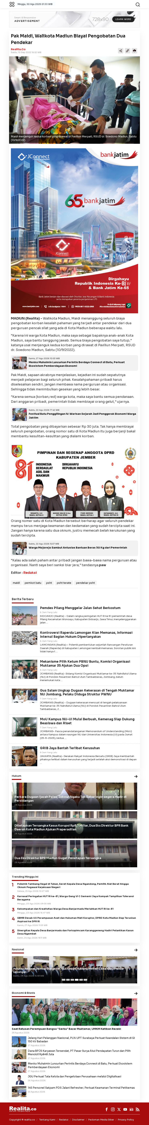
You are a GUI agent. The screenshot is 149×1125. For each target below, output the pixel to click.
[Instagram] (112, 1109)
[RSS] (137, 1109)
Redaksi (30, 573)
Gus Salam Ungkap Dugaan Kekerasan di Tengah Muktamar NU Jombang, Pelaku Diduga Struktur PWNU (87, 692)
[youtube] (125, 1109)
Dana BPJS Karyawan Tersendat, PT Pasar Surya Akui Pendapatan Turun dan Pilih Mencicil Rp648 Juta (79, 1052)
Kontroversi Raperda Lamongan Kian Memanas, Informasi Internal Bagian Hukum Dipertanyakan (86, 635)
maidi (16, 582)
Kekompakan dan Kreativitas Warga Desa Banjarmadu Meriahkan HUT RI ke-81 (65, 908)
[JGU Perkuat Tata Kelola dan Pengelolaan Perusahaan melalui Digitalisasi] (19, 1079)
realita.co (18, 49)
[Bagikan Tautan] (120, 50)
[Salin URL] (127, 50)
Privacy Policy (126, 1119)
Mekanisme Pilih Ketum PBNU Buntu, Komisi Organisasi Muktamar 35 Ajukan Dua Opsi (85, 664)
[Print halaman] (134, 50)
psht (49, 582)
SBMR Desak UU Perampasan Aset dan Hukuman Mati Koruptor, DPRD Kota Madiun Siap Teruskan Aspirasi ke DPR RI (76, 920)
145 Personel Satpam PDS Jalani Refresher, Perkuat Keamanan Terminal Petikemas (81, 1087)
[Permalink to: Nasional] (136, 950)
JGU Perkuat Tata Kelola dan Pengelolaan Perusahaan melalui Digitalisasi (74, 1076)
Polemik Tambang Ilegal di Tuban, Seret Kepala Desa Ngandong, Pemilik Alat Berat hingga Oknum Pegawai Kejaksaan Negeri (73, 886)
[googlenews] (131, 1109)
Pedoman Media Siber (101, 1119)
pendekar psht (85, 582)
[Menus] (12, 4)
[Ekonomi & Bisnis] (136, 994)
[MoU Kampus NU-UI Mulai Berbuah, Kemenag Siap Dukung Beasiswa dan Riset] (24, 726)
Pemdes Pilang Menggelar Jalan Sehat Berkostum (80, 608)
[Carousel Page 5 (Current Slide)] (81, 980)
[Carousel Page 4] (76, 980)
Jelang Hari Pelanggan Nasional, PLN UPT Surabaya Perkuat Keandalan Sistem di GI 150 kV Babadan (81, 1039)
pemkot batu (33, 582)
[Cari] (138, 4)
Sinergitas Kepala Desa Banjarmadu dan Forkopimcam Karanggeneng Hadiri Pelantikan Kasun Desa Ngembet (75, 932)
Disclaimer (78, 1119)
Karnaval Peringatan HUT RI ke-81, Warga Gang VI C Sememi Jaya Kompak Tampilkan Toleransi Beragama (75, 898)
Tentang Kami (47, 1119)
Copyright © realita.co (22, 1119)
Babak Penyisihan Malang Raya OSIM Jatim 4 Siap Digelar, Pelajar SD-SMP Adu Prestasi (71, 972)
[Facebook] (106, 1109)
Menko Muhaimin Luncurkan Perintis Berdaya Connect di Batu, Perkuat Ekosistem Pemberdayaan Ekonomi (80, 1065)
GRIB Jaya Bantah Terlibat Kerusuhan (70, 748)
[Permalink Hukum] (136, 777)
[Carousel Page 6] (85, 980)
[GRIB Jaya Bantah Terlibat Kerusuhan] (24, 756)
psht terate (64, 582)
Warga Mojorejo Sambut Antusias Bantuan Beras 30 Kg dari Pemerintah (78, 547)
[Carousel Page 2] (68, 980)
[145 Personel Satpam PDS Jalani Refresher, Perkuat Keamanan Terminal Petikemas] (19, 1091)
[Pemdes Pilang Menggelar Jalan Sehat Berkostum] (24, 615)
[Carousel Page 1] (63, 980)
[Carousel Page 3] (72, 980)
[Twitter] (119, 1109)
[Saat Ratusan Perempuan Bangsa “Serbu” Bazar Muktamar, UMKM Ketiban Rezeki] (74, 1012)
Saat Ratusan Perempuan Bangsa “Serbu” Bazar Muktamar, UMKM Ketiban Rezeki (66, 1028)
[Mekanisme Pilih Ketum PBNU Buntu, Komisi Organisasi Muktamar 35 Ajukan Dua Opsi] (24, 669)
